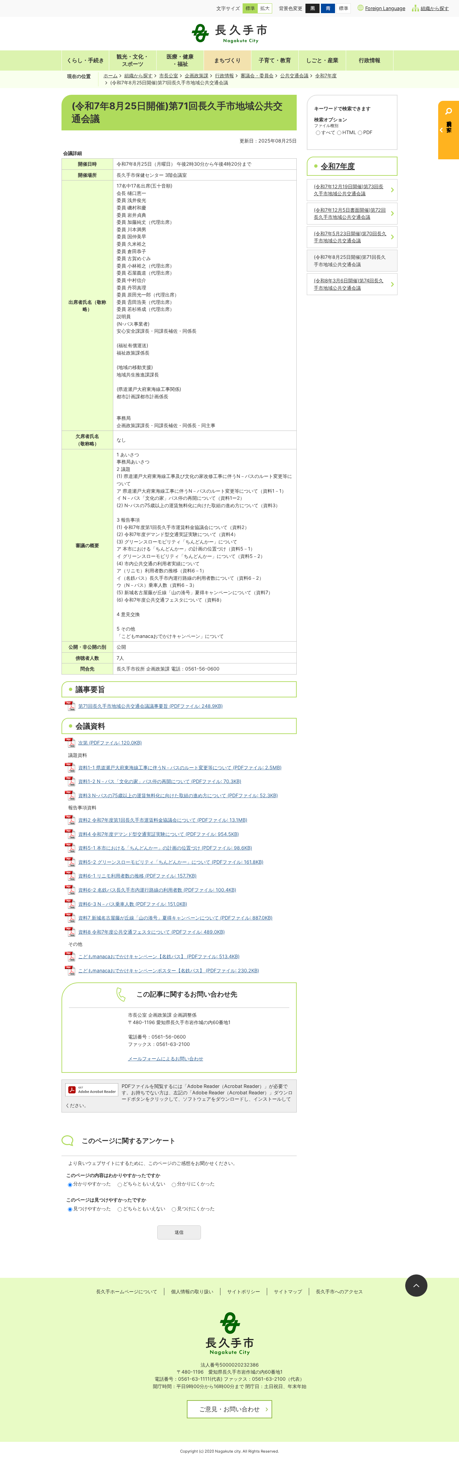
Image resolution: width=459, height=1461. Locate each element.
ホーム (110, 75)
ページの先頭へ (416, 1285)
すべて (328, 132)
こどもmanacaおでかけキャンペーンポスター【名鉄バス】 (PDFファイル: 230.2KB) (168, 970)
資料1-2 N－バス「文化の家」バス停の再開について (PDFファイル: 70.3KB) (159, 781)
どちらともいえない (144, 1183)
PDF (367, 132)
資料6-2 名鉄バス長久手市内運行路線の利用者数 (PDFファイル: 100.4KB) (157, 890)
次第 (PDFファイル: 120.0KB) (110, 742)
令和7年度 (326, 75)
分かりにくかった (196, 1183)
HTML (349, 132)
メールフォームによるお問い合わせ (165, 1058)
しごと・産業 (322, 60)
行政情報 (369, 60)
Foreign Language (385, 8)
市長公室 (168, 75)
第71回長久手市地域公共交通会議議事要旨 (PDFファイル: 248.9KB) (150, 706)
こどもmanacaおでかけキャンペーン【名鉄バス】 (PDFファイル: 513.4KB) (159, 956)
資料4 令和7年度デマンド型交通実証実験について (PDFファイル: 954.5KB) (158, 834)
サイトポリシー (243, 1291)
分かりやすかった (92, 1183)
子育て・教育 (275, 60)
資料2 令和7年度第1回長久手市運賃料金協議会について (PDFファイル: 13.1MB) (162, 820)
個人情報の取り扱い (192, 1291)
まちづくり (227, 60)
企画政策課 (196, 75)
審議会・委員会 (257, 75)
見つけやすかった (92, 1208)
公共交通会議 (294, 75)
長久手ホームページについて (126, 1291)
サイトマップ (288, 1291)
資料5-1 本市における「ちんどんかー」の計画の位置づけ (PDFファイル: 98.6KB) (165, 848)
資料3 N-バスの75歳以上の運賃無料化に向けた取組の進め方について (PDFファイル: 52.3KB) (178, 795)
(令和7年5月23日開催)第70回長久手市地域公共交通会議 (350, 237)
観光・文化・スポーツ (133, 60)
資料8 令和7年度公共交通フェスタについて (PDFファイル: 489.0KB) (151, 932)
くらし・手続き (85, 60)
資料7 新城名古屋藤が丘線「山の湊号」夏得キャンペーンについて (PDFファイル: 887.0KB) (175, 918)
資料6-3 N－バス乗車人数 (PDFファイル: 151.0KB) (132, 904)
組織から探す (435, 8)
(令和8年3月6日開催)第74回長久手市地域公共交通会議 (348, 284)
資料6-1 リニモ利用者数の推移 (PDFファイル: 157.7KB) (137, 876)
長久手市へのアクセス (339, 1291)
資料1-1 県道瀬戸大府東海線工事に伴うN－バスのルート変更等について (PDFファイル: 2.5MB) (180, 767)
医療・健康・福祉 (180, 60)
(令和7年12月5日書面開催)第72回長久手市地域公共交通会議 (350, 213)
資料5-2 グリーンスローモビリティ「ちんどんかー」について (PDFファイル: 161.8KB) (170, 862)
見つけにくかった (196, 1208)
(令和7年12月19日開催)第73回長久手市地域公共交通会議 (348, 190)
